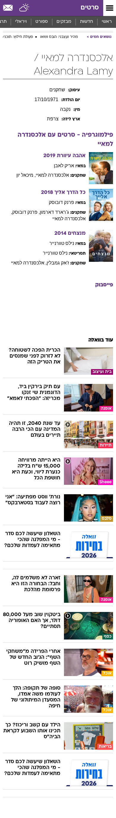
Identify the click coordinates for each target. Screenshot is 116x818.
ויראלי (21, 22)
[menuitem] (86, 22)
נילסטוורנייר (61, 243)
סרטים (90, 8)
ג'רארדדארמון (54, 212)
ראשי (107, 22)
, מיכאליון (26, 175)
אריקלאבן (64, 165)
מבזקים (64, 22)
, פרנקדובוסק (26, 212)
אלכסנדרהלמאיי (52, 175)
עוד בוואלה (100, 340)
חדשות (86, 22)
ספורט (41, 22)
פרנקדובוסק (61, 202)
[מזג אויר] (24, 8)
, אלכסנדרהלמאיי (29, 262)
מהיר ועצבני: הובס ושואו (59, 37)
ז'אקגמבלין (58, 262)
